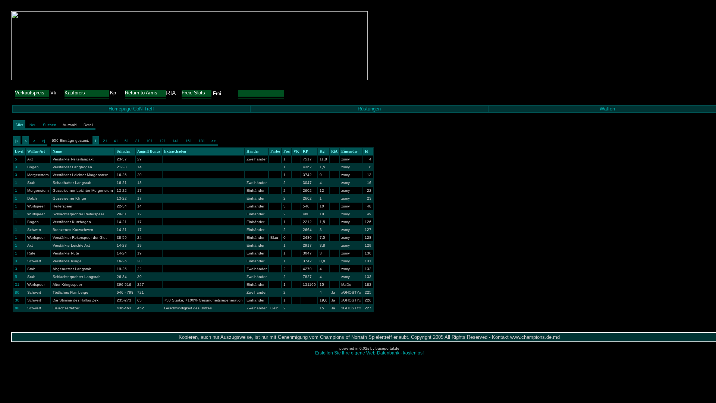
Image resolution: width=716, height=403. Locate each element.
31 (17, 284)
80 (17, 292)
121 (162, 141)
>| (43, 141)
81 (137, 141)
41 (116, 141)
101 (149, 141)
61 (127, 141)
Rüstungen (369, 109)
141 (175, 141)
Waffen (607, 109)
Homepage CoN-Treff (131, 109)
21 (105, 141)
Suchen (49, 125)
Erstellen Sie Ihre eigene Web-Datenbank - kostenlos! (369, 353)
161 (188, 141)
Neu (33, 125)
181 (201, 141)
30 (17, 300)
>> (213, 141)
